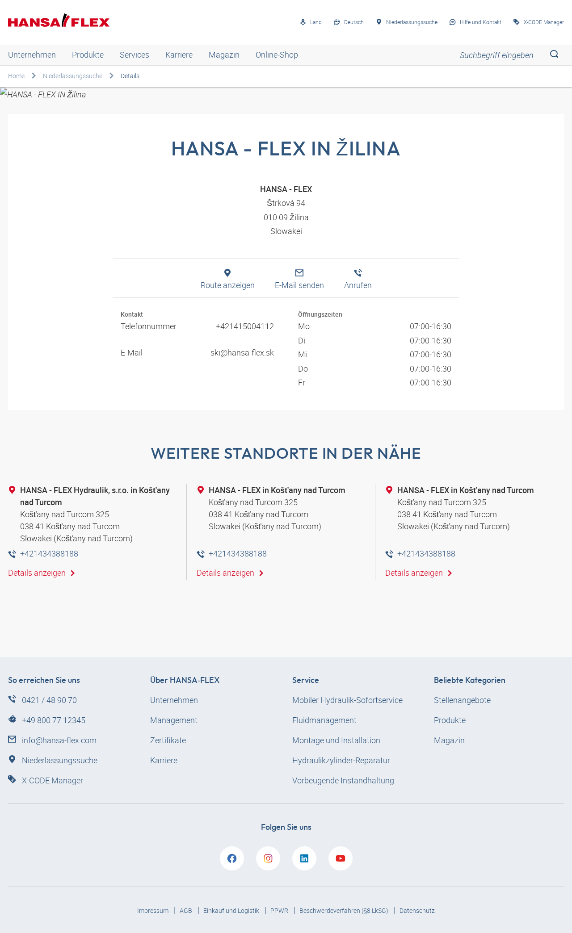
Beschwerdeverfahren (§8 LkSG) (344, 910)
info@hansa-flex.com (59, 740)
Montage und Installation (336, 740)
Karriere (179, 54)
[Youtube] (340, 858)
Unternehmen (32, 54)
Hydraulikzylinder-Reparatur (341, 760)
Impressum (153, 910)
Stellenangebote (462, 700)
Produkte (88, 54)
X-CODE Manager (52, 780)
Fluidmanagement (324, 720)
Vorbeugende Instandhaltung (343, 780)
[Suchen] (554, 55)
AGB (186, 910)
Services (134, 54)
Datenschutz (417, 910)
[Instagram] (268, 858)
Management (174, 720)
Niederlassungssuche (72, 75)
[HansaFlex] (58, 20)
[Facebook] (232, 858)
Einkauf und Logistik (232, 910)
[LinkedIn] (304, 858)
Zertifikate (168, 740)
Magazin (224, 54)
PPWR (280, 910)
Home (16, 75)
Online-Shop (277, 54)
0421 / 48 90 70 (49, 700)
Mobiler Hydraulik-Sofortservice (347, 700)
